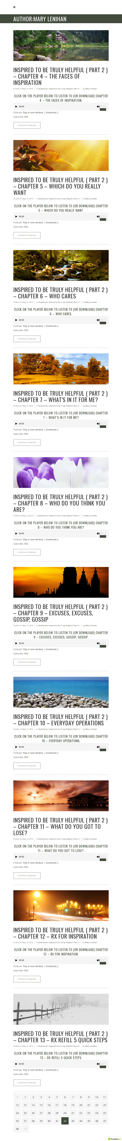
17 (57, 1105)
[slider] (104, 105)
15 (41, 1105)
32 (80, 1112)
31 (72, 1112)
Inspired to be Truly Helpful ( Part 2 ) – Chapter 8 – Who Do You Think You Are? (60, 502)
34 (96, 1112)
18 (65, 1105)
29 (57, 1112)
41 (57, 1120)
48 (17, 1128)
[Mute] (98, 106)
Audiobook (43, 88)
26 (33, 1112)
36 (17, 1120)
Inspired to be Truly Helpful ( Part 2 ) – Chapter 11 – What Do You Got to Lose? (60, 826)
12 (17, 1105)
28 (49, 1112)
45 (88, 1120)
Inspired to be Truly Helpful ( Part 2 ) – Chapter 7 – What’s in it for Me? (60, 396)
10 (96, 1097)
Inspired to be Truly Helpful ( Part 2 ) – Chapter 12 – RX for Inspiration (60, 932)
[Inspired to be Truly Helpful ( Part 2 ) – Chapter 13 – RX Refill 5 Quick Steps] (61, 1009)
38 (33, 1120)
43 (72, 1120)
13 (25, 1105)
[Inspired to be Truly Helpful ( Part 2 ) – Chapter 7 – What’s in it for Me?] (61, 368)
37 (25, 1120)
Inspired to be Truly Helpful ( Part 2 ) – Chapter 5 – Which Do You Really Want (60, 185)
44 (80, 1120)
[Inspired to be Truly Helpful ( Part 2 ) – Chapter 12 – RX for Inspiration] (61, 905)
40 (49, 1120)
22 (96, 1105)
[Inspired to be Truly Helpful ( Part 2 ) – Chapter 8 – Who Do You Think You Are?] (61, 472)
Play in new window (33, 112)
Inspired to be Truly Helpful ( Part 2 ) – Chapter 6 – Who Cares (60, 292)
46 (96, 1120)
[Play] (16, 107)
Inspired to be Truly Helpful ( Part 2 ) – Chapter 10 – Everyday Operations (60, 719)
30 (65, 1112)
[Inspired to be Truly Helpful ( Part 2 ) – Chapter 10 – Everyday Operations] (61, 692)
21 (88, 1105)
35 (104, 1112)
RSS (26, 116)
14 (33, 1105)
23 (104, 1105)
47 (104, 1120)
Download (51, 112)
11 (104, 1097)
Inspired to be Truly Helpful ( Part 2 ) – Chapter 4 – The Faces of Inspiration (60, 75)
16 (49, 1105)
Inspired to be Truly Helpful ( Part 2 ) (64, 88)
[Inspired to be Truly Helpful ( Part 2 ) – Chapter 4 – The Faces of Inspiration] (61, 45)
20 (80, 1105)
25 (25, 1112)
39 (41, 1120)
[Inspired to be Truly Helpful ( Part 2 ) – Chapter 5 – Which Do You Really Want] (61, 155)
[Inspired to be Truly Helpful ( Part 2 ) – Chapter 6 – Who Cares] (61, 265)
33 (88, 1112)
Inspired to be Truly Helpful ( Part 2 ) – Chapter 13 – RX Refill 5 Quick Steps (60, 1036)
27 (41, 1112)
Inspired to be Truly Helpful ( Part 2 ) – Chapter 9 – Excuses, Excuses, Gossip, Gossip (60, 612)
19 (72, 1105)
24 (17, 1112)
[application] (61, 106)
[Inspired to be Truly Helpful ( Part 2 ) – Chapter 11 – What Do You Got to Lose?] (61, 795)
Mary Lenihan (91, 88)
